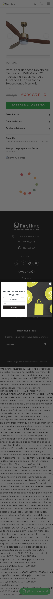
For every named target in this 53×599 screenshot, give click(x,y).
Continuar (14, 307)
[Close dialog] (50, 284)
